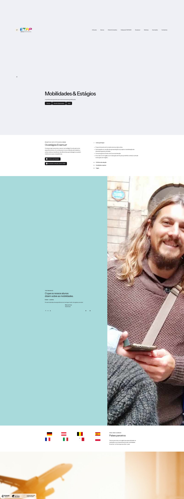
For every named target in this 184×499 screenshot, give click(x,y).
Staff (69, 103)
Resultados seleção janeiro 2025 (56, 163)
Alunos (48, 103)
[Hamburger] (17, 30)
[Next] (90, 311)
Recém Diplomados (59, 103)
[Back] (17, 77)
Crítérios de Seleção (53, 159)
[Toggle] (94, 142)
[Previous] (86, 311)
